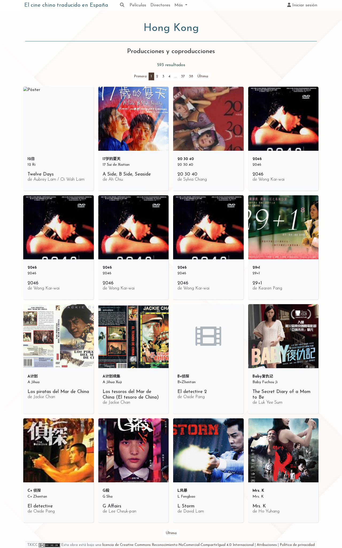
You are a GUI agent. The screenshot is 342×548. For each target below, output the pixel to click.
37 (183, 76)
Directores (160, 5)
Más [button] (179, 5)
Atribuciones (267, 545)
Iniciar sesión (304, 5)
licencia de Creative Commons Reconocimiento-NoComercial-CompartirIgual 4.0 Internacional (178, 545)
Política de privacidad (297, 545)
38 (191, 76)
